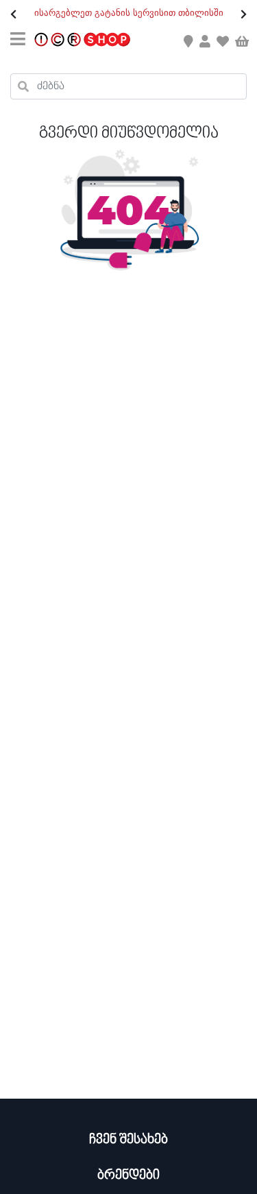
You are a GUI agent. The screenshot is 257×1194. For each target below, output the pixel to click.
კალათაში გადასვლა (127, 40)
